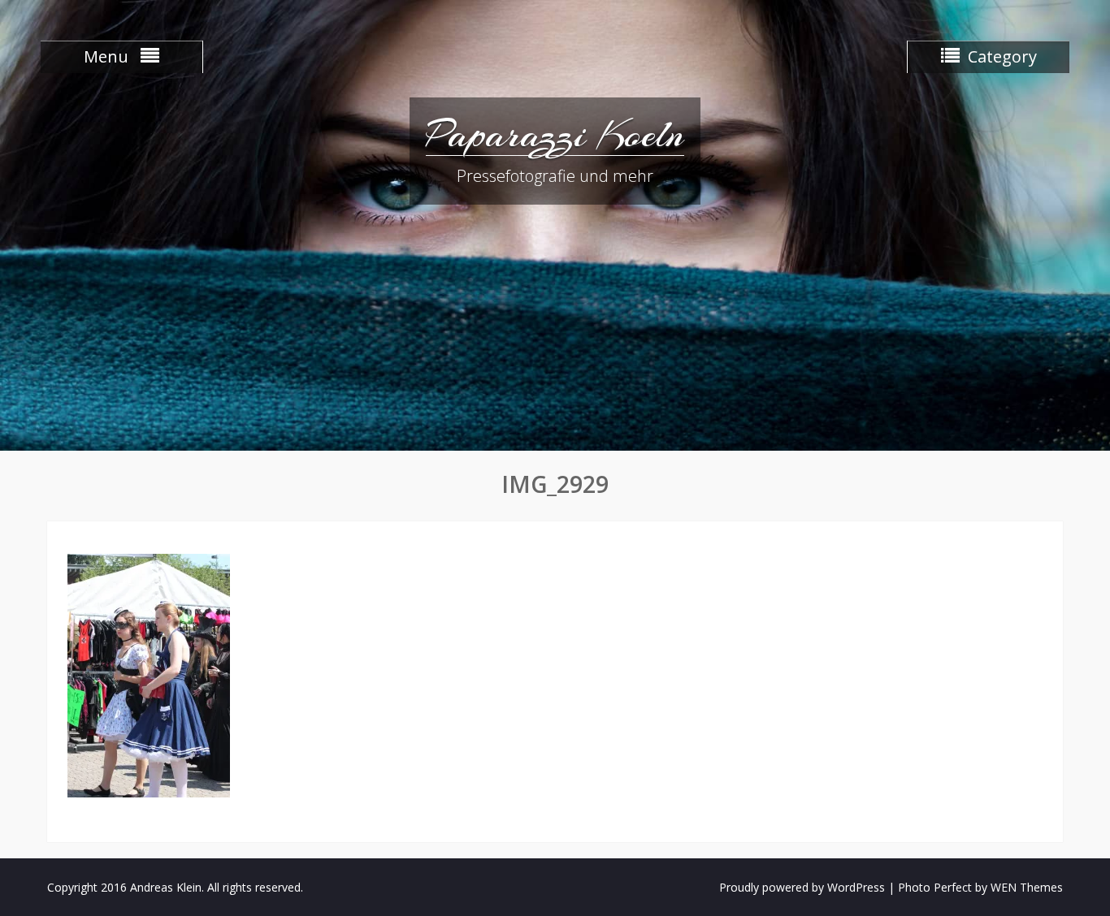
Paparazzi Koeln (555, 134)
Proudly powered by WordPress (802, 887)
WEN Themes (1027, 887)
